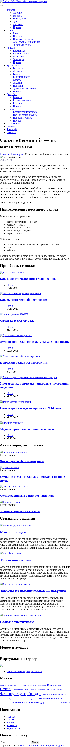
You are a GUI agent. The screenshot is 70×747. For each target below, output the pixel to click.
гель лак (57, 694)
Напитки (18, 85)
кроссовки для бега (30, 699)
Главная (11, 716)
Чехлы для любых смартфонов (22, 461)
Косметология (21, 53)
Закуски (17, 82)
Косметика (19, 50)
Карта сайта (13, 728)
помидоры (40, 702)
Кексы (50, 685)
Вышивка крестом (39, 685)
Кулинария (13, 65)
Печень (5, 689)
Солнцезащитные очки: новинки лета (27, 495)
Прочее (17, 27)
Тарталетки (57, 689)
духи (2, 699)
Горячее (17, 74)
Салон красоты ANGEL (17, 320)
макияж (44, 698)
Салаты (17, 79)
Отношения (13, 123)
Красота (11, 47)
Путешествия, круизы (25, 114)
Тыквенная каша (15, 560)
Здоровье (12, 9)
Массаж (17, 15)
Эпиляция (18, 59)
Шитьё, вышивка (22, 100)
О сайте (11, 719)
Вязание (17, 97)
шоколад (65, 702)
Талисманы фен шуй (44, 689)
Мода (16, 33)
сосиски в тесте (53, 703)
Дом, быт (12, 94)
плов (29, 702)
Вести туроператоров (25, 112)
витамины (48, 694)
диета (63, 694)
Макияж (11, 126)
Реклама (11, 722)
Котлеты (58, 685)
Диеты (16, 21)
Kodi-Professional (7, 685)
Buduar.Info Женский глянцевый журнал (42, 745)
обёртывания (5, 703)
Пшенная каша (17, 689)
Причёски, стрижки (24, 39)
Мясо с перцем (13, 532)
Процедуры (19, 18)
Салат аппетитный (17, 622)
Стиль (10, 30)
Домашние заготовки (25, 88)
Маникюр (18, 56)
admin (10, 285)
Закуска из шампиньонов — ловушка (33, 591)
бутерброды (29, 693)
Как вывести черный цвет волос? (23, 299)
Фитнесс (18, 24)
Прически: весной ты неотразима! (24, 362)
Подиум (17, 36)
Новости (11, 132)
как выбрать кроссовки (13, 699)
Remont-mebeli (20, 685)
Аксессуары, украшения (26, 42)
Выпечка (18, 68)
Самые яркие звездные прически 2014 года (30, 408)
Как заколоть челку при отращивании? (28, 278)
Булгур (29, 685)
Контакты (12, 725)
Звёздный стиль (22, 44)
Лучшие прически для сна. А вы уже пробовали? (35, 341)
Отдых (10, 109)
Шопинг (17, 103)
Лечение (17, 12)
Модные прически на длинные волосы (27, 429)
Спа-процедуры (30, 689)
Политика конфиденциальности (24, 671)
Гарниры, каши (21, 77)
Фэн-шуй (12, 129)
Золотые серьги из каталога (20, 511)
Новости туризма (22, 117)
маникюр (56, 698)
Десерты (17, 71)
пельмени (18, 702)
